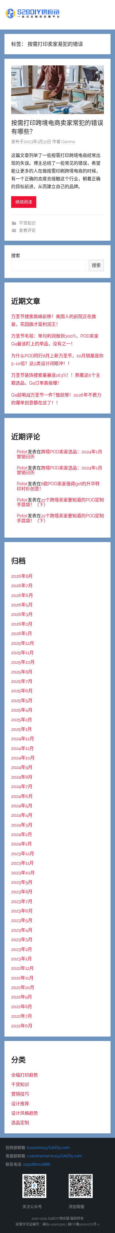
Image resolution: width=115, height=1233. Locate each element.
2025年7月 (21, 681)
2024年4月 (21, 815)
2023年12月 (22, 853)
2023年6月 (22, 911)
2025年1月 (21, 729)
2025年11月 (22, 652)
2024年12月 (22, 738)
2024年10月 (23, 758)
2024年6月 (22, 796)
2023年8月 (21, 891)
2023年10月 (23, 872)
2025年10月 (23, 662)
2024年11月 (22, 748)
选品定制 (20, 1122)
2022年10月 (22, 987)
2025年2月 (21, 719)
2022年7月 (21, 1016)
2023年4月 (21, 930)
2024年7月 (21, 786)
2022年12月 (22, 968)
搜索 (15, 255)
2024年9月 (21, 767)
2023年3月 (21, 939)
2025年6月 (22, 690)
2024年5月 (21, 805)
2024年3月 (21, 825)
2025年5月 (21, 700)
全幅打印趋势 (24, 1075)
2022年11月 (22, 978)
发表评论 (27, 230)
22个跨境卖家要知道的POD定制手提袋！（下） (60, 502)
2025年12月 (22, 643)
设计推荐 (20, 1103)
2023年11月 (22, 863)
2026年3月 (22, 614)
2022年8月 (21, 1006)
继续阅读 (23, 202)
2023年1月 (21, 958)
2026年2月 (21, 624)
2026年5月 (22, 604)
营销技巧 (20, 1094)
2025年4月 (21, 710)
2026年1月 (21, 633)
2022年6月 (21, 1025)
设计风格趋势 (24, 1113)
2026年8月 (22, 576)
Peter (22, 451)
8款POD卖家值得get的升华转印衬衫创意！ (58, 486)
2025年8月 (21, 672)
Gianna (68, 141)
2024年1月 (21, 843)
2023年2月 (21, 949)
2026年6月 (22, 595)
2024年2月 (21, 834)
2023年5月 (21, 920)
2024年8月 (21, 777)
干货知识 (27, 223)
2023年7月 (21, 901)
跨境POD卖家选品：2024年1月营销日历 (59, 454)
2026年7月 (22, 585)
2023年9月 (21, 882)
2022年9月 (21, 997)
